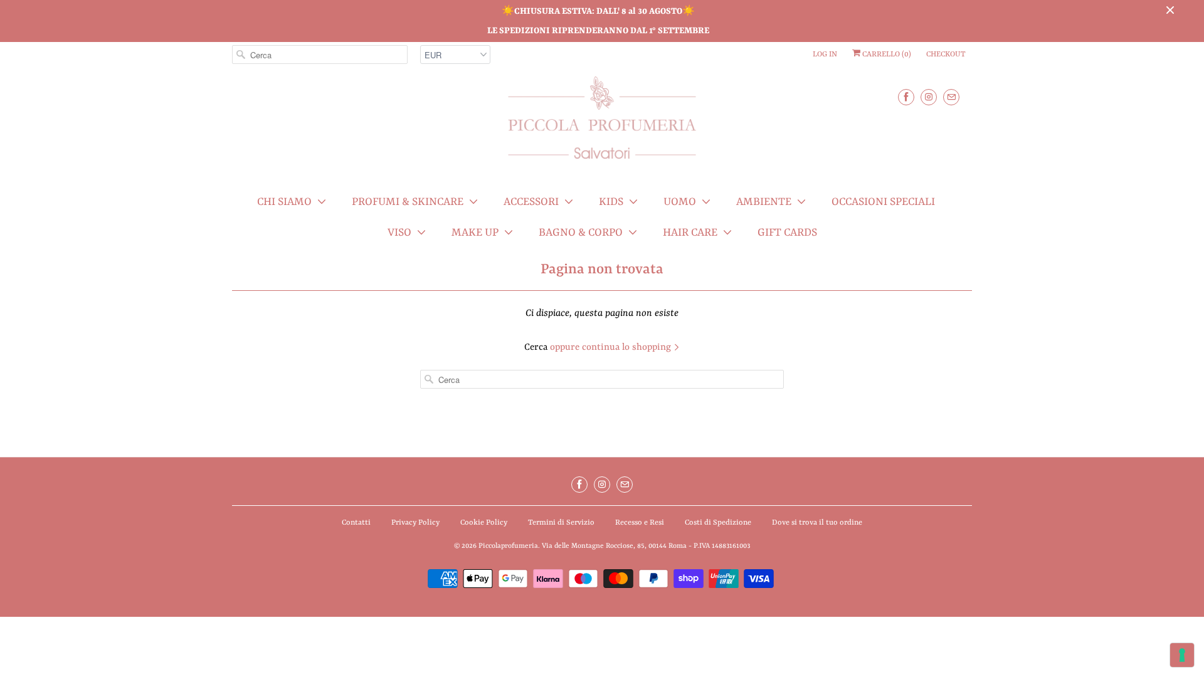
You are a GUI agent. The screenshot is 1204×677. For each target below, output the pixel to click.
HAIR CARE (690, 232)
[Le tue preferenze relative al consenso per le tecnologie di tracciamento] (1182, 655)
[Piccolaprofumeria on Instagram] (929, 97)
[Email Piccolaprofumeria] (951, 97)
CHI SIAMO (284, 202)
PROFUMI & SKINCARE (407, 202)
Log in (825, 54)
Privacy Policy (415, 522)
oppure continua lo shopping (611, 347)
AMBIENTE (763, 202)
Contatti (356, 522)
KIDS (611, 202)
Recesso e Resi (639, 522)
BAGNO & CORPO (581, 232)
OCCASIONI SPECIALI (883, 202)
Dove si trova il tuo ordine (817, 522)
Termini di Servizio (561, 522)
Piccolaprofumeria (508, 546)
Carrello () (885, 54)
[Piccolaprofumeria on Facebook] (906, 97)
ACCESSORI (531, 202)
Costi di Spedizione (718, 522)
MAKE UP (475, 232)
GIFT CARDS (787, 232)
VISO (399, 232)
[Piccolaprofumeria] (602, 125)
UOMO (679, 202)
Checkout (946, 54)
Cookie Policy (483, 522)
